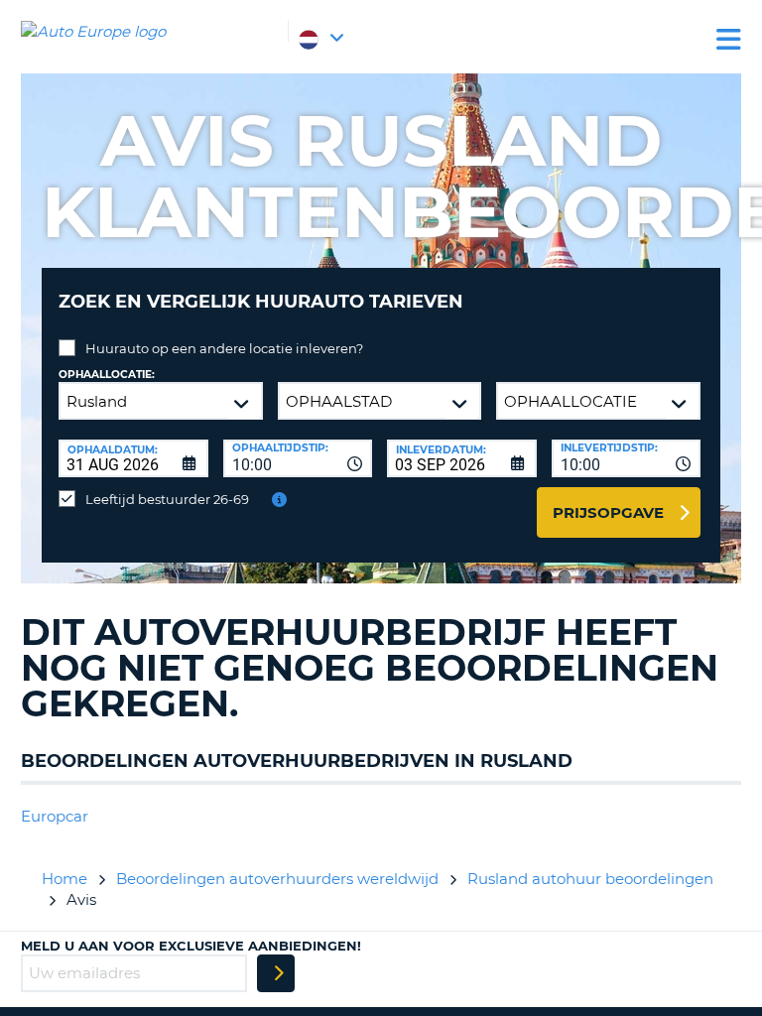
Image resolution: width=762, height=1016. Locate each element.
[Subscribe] (276, 973)
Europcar (54, 816)
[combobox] (298, 458)
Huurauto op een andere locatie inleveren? (224, 348)
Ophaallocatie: (107, 374)
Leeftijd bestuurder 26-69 (167, 499)
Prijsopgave (608, 512)
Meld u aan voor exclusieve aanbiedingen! (191, 945)
